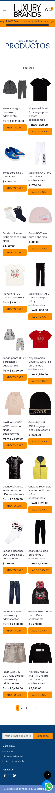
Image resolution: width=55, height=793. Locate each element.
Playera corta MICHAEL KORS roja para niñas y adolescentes (39, 363)
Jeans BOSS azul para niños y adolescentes (38, 554)
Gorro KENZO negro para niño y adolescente (40, 615)
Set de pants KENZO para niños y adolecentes (15, 361)
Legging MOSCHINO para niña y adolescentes (39, 176)
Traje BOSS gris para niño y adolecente (12, 112)
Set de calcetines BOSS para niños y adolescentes (13, 554)
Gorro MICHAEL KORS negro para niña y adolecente (39, 426)
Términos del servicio (13, 756)
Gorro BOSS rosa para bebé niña (38, 235)
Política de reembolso (13, 761)
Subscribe (43, 736)
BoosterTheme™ (42, 789)
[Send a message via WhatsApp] (48, 786)
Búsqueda (7, 751)
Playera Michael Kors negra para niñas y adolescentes (38, 114)
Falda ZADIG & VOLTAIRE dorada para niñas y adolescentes (13, 677)
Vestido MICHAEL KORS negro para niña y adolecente (13, 490)
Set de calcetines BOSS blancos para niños (14, 237)
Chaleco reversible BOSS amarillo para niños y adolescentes (39, 492)
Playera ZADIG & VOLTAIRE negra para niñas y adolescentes (38, 677)
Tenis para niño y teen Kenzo (13, 174)
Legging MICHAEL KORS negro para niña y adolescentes (38, 299)
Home (20, 41)
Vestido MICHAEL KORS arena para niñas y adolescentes (13, 428)
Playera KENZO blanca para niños (13, 295)
